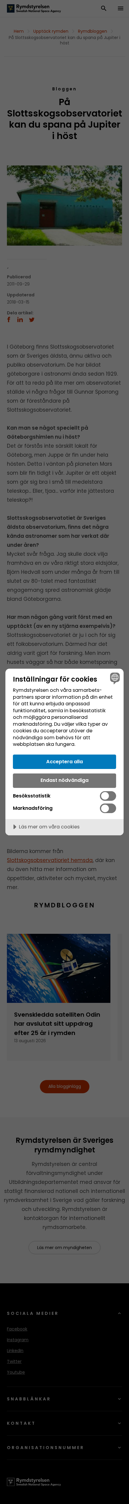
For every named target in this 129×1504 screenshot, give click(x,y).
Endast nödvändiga (64, 780)
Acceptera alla (64, 761)
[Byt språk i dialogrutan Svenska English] (114, 678)
